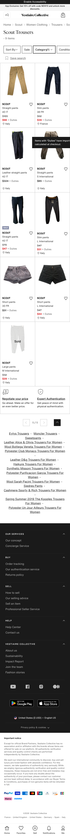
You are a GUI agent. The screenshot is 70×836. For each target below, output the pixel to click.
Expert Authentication (51, 399)
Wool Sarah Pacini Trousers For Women (33, 482)
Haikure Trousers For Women (33, 464)
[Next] (43, 422)
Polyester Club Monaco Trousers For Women (35, 451)
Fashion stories (15, 672)
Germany (48, 817)
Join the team (14, 667)
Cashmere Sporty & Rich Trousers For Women (35, 490)
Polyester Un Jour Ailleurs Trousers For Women (35, 510)
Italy (64, 817)
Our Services (14, 534)
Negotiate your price (15, 399)
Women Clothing (37, 25)
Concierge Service (17, 546)
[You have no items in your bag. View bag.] (63, 15)
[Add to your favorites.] (31, 104)
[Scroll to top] (57, 422)
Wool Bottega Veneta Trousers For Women (33, 447)
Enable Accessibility (35, 2)
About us (11, 650)
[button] (63, 15)
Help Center (13, 627)
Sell (8, 586)
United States (36, 817)
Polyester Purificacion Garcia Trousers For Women (35, 475)
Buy (8, 557)
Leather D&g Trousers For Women (33, 460)
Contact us (12, 632)
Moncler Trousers (45, 434)
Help (8, 620)
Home (7, 25)
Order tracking (14, 564)
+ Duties (12, 120)
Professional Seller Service (22, 609)
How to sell (12, 593)
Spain (56, 817)
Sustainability (14, 656)
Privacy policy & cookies (33, 727)
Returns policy (14, 575)
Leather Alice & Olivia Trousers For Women (33, 442)
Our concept (13, 540)
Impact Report (14, 661)
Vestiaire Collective (20, 644)
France (7, 817)
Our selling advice (16, 598)
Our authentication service (22, 569)
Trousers (56, 25)
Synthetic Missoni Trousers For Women (33, 468)
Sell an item (12, 604)
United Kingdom (20, 817)
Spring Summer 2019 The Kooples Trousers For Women (34, 501)
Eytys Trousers (19, 434)
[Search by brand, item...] (7, 15)
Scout (18, 25)
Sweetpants (33, 438)
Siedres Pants (33, 486)
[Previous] (26, 422)
